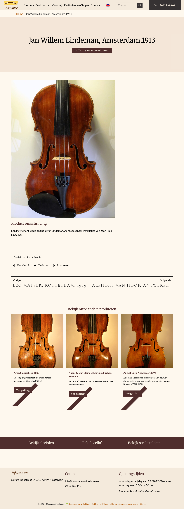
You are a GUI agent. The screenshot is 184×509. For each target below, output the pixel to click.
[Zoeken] (140, 5)
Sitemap (143, 504)
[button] (21, 265)
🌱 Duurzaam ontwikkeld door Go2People (83, 504)
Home (19, 13)
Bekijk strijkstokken (144, 443)
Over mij (57, 5)
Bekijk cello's (92, 443)
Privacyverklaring (109, 504)
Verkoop (41, 5)
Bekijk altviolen (41, 443)
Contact (95, 5)
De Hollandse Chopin (76, 5)
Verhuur (29, 5)
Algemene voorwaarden (128, 504)
